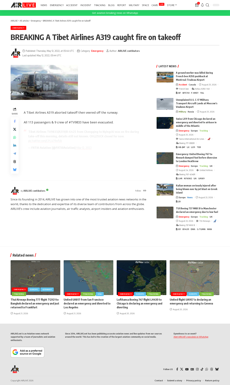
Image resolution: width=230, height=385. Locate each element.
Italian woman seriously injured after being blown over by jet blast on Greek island (196, 189)
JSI (179, 201)
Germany (47, 289)
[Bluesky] (216, 369)
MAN (209, 229)
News (190, 197)
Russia (191, 111)
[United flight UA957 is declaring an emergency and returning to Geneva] (194, 277)
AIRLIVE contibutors (129, 50)
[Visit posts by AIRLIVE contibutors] (16, 53)
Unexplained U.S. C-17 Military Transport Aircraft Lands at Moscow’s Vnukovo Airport (196, 103)
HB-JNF (181, 147)
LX (188, 147)
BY (179, 229)
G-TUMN (201, 229)
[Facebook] (177, 369)
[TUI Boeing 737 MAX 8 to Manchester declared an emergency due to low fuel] (165, 212)
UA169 (201, 178)
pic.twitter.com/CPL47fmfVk (45, 141)
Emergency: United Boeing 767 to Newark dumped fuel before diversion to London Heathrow (196, 158)
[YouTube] (186, 369)
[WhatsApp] (207, 369)
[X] (181, 369)
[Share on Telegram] (15, 153)
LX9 (193, 147)
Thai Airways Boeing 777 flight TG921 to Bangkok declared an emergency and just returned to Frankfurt (35, 303)
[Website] (144, 190)
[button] (207, 5)
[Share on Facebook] (15, 121)
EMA (193, 229)
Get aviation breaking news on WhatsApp (115, 12)
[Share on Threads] (15, 162)
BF (179, 92)
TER (199, 147)
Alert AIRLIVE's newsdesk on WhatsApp (191, 336)
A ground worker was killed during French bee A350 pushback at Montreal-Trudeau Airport (194, 76)
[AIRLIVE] (23, 5)
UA (195, 178)
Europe (194, 130)
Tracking (203, 130)
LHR (180, 178)
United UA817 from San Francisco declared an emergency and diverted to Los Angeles (87, 303)
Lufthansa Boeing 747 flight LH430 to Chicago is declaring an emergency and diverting (139, 303)
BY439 (186, 229)
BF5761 (186, 92)
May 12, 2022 (84, 147)
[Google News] (192, 369)
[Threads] (211, 369)
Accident (183, 84)
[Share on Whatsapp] (15, 137)
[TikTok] (202, 369)
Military (182, 111)
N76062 (188, 178)
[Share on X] (15, 129)
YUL (202, 92)
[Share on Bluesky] (15, 170)
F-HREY (194, 92)
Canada (192, 84)
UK (211, 166)
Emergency (18, 28)
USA (100, 294)
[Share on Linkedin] (15, 145)
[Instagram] (197, 369)
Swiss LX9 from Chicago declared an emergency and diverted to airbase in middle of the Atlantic (196, 122)
